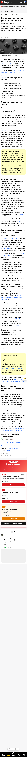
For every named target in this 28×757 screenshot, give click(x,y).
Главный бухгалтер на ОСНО (10, 492)
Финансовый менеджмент (9, 509)
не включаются (6, 63)
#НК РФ (9, 442)
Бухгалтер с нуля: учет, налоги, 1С (11, 476)
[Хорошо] (2, 439)
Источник (4, 448)
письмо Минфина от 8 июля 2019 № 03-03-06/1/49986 (11, 297)
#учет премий (18, 446)
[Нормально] (6, 439)
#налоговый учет (17, 442)
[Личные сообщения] (21, 2)
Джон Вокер (7, 535)
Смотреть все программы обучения (13, 523)
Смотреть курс (13, 484)
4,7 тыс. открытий (5, 453)
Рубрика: (3, 450)
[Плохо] (11, 439)
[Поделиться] (10, 37)
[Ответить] (10, 547)
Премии (14, 14)
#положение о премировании (9, 444)
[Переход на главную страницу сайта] (5, 2)
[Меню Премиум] (12, 2)
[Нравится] (5, 37)
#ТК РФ (3, 442)
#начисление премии (7, 446)
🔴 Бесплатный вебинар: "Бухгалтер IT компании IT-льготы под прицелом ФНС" (13, 7)
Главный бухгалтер (8, 536)
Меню (18, 755)
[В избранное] (7, 37)
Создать (13, 755)
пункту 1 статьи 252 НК (10, 238)
